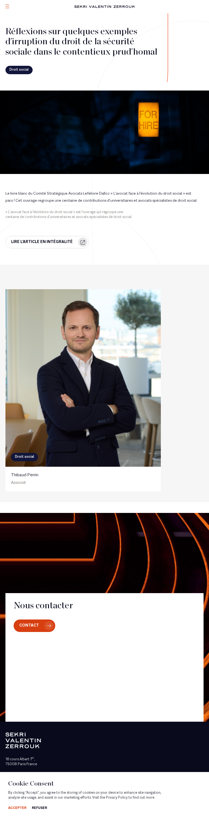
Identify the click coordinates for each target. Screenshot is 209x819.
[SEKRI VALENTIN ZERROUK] (104, 6)
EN (15, 43)
